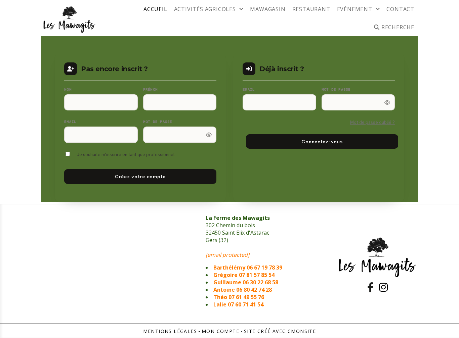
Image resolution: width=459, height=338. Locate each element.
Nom (68, 89)
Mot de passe (157, 121)
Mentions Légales (170, 331)
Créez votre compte (140, 176)
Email (70, 121)
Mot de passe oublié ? (372, 122)
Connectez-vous (321, 141)
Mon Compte (220, 331)
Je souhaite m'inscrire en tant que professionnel (125, 154)
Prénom (150, 89)
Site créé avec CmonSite (280, 331)
